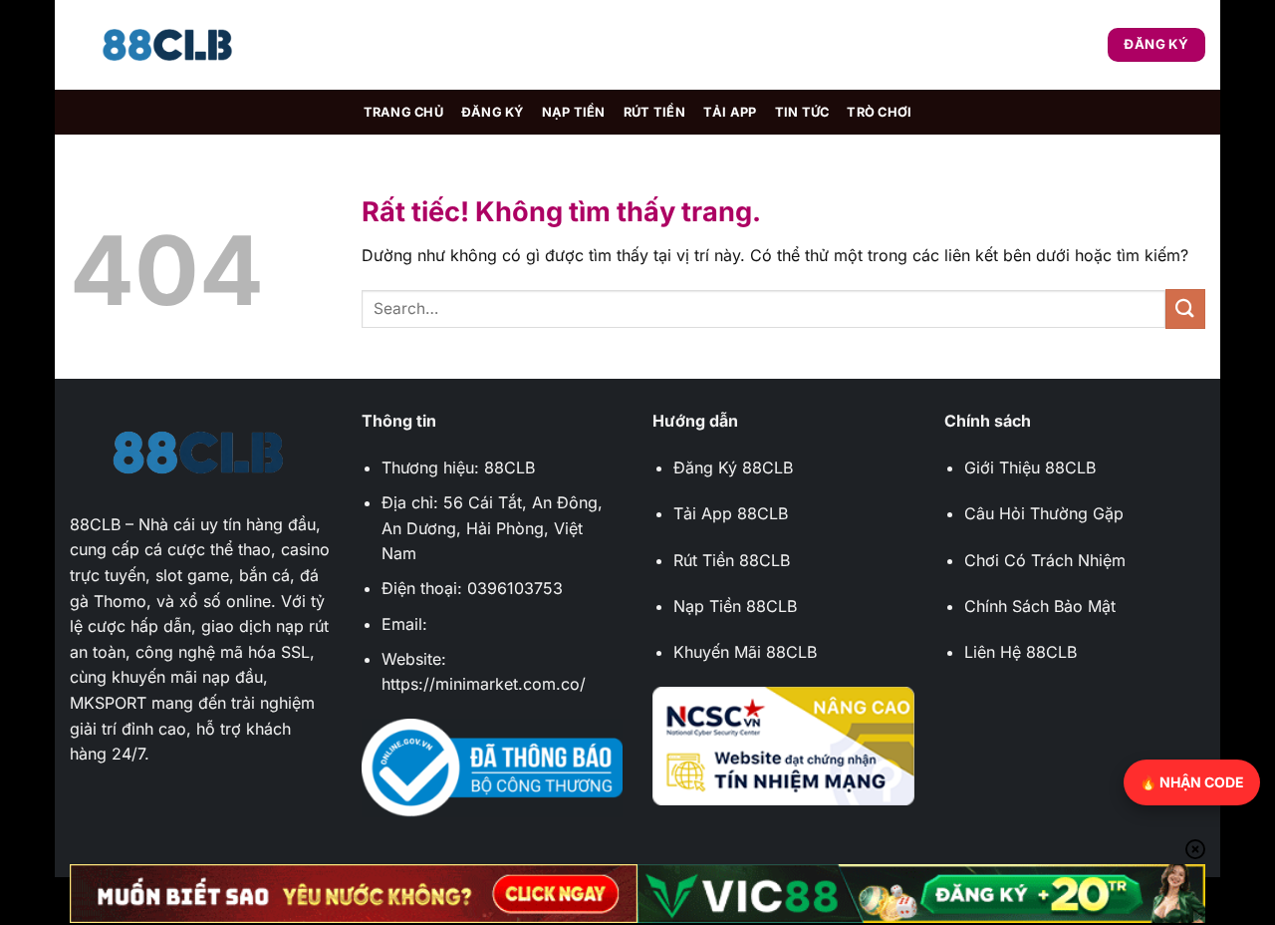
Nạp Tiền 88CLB (735, 606)
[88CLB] (169, 45)
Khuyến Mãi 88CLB (745, 652)
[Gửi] (1185, 308)
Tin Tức (802, 112)
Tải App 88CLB (730, 513)
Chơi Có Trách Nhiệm (1045, 560)
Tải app (730, 112)
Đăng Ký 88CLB (733, 467)
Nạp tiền (574, 112)
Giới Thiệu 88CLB (1030, 467)
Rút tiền (654, 112)
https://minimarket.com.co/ (484, 684)
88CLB (95, 524)
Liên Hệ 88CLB (1020, 652)
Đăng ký (492, 112)
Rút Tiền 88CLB (731, 560)
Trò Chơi (879, 112)
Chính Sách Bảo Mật (1040, 606)
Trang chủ (403, 112)
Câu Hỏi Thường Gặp (1044, 513)
